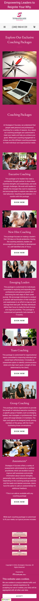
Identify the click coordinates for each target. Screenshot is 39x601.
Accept (19, 596)
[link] (19, 16)
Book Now (19, 202)
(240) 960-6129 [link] (19, 27)
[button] (4, 27)
